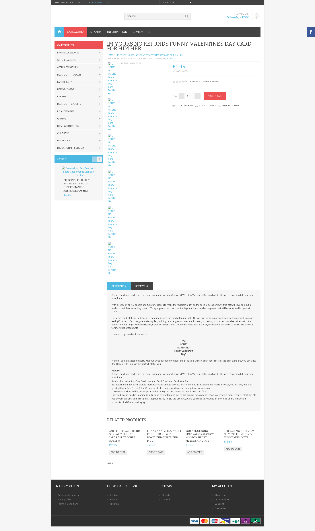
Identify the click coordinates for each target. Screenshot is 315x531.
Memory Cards (65, 89)
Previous (94, 159)
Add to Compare (207, 105)
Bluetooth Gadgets (69, 103)
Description (119, 286)
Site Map (114, 503)
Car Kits (61, 96)
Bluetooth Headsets (69, 74)
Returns (114, 499)
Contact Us (115, 495)
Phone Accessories (68, 52)
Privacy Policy (64, 499)
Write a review (211, 81)
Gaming (61, 118)
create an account (100, 2)
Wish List (219, 503)
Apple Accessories (67, 67)
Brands (166, 495)
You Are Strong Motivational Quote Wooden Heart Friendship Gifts (200, 435)
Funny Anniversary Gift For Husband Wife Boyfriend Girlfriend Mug (164, 435)
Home (110, 55)
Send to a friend (230, 105)
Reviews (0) (141, 286)
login (84, 2)
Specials (166, 499)
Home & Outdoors (68, 126)
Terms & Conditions (68, 503)
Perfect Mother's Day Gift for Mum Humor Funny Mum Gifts (239, 434)
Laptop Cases (64, 82)
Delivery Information (68, 495)
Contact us (141, 32)
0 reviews (195, 81)
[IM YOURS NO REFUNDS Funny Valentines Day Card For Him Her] (112, 78)
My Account (221, 495)
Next (99, 159)
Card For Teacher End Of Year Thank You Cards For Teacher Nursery (124, 435)
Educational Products (70, 147)
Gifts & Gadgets (66, 59)
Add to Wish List (184, 105)
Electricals (63, 140)
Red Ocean (119, 58)
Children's (63, 133)
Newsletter (220, 508)
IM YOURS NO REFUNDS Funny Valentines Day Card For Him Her (150, 55)
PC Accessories (65, 111)
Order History (222, 499)
